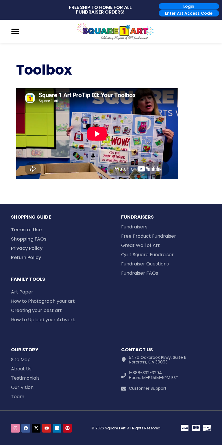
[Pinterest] (67, 428)
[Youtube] (46, 428)
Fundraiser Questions (145, 264)
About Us (21, 368)
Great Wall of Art (140, 245)
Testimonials (25, 378)
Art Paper (22, 292)
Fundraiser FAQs (139, 273)
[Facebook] (25, 428)
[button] (15, 31)
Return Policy (26, 257)
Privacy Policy (26, 248)
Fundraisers (134, 227)
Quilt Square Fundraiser (147, 254)
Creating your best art (36, 310)
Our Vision (22, 387)
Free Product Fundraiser (148, 236)
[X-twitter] (36, 428)
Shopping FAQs (29, 239)
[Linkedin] (57, 428)
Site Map (21, 359)
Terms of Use (26, 229)
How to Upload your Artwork (43, 319)
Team (17, 396)
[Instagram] (15, 428)
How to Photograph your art (43, 301)
